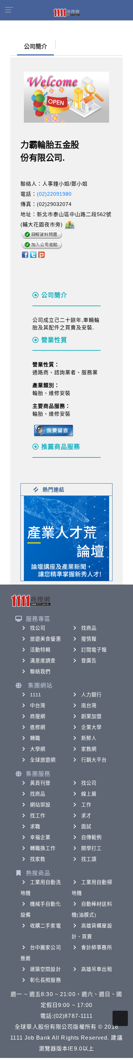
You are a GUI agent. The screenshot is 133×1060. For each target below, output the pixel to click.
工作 (86, 804)
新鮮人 (89, 738)
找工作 (37, 815)
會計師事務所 (96, 947)
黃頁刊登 (40, 783)
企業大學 (91, 727)
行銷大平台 (94, 760)
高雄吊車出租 (96, 969)
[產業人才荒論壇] (66, 538)
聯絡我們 (40, 671)
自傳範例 (91, 837)
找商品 (89, 628)
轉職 (35, 738)
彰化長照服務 (45, 980)
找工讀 (89, 859)
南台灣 (89, 705)
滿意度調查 (43, 660)
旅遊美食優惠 (45, 639)
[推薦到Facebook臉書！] (24, 254)
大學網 (37, 749)
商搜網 (37, 716)
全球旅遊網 (43, 760)
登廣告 (89, 660)
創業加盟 (91, 716)
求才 (86, 815)
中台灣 (37, 705)
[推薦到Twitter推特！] (33, 254)
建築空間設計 (45, 969)
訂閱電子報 (94, 650)
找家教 (37, 859)
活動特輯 (40, 650)
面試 (86, 826)
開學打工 (91, 848)
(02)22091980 (54, 194)
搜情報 (89, 639)
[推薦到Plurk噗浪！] (42, 254)
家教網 (89, 749)
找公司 (37, 628)
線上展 (89, 794)
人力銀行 (91, 694)
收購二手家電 (45, 925)
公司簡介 (35, 47)
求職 (35, 826)
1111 (35, 694)
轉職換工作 (43, 848)
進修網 (37, 727)
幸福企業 (40, 837)
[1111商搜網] (66, 12)
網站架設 (40, 804)
